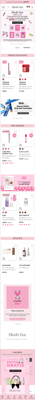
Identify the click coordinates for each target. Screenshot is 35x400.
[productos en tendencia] (17, 189)
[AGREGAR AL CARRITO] (10, 76)
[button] (3, 79)
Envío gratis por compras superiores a (17, 2)
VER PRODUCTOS (17, 319)
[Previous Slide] (1, 26)
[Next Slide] (33, 26)
